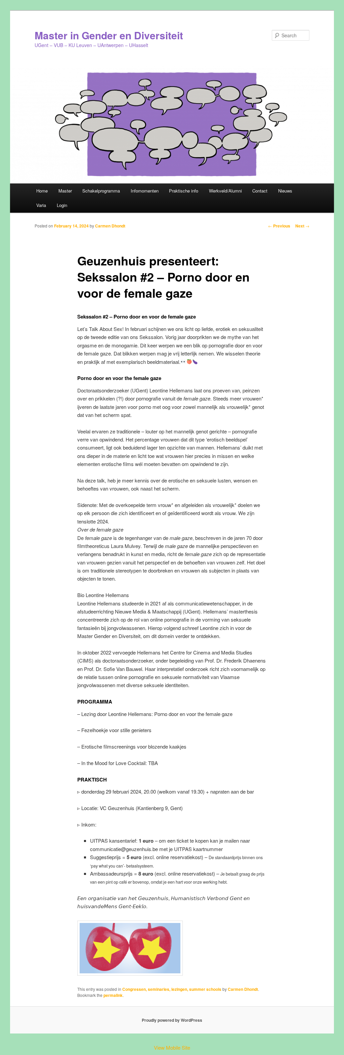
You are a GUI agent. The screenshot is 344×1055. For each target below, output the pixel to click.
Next (302, 226)
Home (42, 190)
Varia (41, 205)
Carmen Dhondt (110, 226)
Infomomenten (145, 190)
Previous (279, 226)
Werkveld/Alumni (225, 190)
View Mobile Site (172, 1047)
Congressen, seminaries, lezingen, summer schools (171, 989)
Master (65, 190)
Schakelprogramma (101, 190)
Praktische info (183, 190)
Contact (259, 190)
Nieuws (285, 190)
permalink (113, 995)
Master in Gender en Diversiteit (109, 35)
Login (62, 205)
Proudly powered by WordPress (172, 1020)
